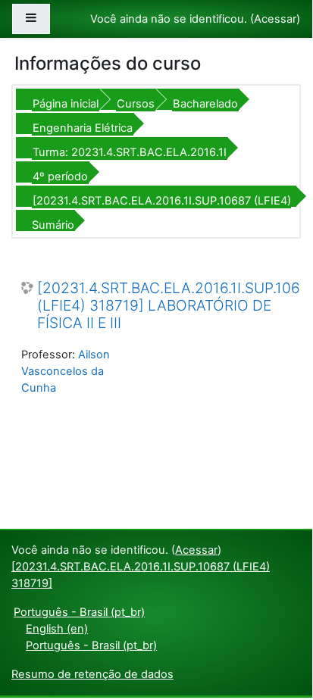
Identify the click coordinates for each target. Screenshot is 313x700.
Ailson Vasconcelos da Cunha (65, 371)
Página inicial (66, 104)
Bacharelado (205, 104)
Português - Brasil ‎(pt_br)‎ (79, 612)
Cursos (136, 104)
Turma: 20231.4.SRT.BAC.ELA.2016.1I (130, 152)
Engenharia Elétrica (83, 128)
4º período (60, 176)
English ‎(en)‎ (57, 629)
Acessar (275, 19)
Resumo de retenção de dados (92, 674)
